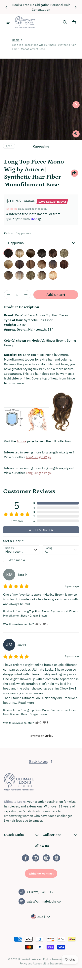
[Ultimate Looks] (25, 22)
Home (16, 40)
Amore (21, 441)
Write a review (41, 529)
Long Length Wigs (38, 457)
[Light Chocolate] (30, 264)
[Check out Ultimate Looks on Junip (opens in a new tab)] (48, 735)
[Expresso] (41, 253)
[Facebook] (25, 857)
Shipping (11, 208)
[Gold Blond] (64, 253)
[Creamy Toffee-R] (19, 253)
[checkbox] (21, 560)
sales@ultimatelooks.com (44, 901)
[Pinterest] (56, 857)
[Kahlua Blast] (19, 264)
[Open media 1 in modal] (41, 99)
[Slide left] (6, 7)
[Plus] (25, 294)
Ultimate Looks (15, 802)
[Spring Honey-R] (41, 275)
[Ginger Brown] (53, 253)
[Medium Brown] (64, 264)
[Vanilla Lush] (53, 275)
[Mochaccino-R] (8, 275)
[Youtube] (35, 857)
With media (17, 560)
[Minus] (8, 294)
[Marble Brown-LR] (53, 264)
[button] (65, 22)
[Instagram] (46, 857)
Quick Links (14, 835)
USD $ (41, 917)
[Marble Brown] (41, 264)
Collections (52, 835)
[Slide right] (75, 7)
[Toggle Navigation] (8, 22)
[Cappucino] (8, 253)
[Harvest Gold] (8, 264)
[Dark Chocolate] (30, 253)
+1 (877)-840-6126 (41, 892)
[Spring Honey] (30, 275)
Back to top (38, 762)
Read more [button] (26, 703)
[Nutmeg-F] (19, 275)
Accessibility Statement (48, 963)
